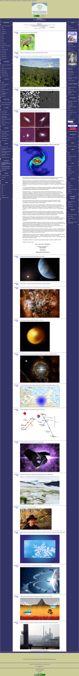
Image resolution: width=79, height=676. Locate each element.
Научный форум (70, 27)
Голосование (24, 0)
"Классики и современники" (6, 64)
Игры (69, 154)
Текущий (3, 184)
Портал (1, 0)
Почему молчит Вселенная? (72, 29)
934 (37, 650)
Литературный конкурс (5, 166)
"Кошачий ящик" (4, 72)
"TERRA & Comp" (71, 89)
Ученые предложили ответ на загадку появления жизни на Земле (34, 52)
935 (38, 650)
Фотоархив (3, 195)
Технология (70, 113)
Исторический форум (5, 138)
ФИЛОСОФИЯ (6, 99)
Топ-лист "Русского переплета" (71, 202)
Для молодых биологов (72, 131)
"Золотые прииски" (4, 73)
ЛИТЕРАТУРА (6, 22)
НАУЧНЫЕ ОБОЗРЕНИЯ (72, 83)
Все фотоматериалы (4, 197)
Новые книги (3, 51)
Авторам (69, 168)
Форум (2, 179)
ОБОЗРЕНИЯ (6, 61)
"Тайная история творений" (6, 68)
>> (48, 650)
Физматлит (69, 75)
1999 (2, 193)
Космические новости (71, 66)
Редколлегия (70, 166)
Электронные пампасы (5, 175)
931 (32, 650)
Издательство (3, 54)
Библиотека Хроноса (71, 137)
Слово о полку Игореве (5, 114)
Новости (19, 0)
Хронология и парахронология (4, 117)
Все (68, 212)
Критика (2, 47)
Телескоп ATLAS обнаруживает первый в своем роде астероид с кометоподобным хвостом (39, 89)
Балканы (2, 38)
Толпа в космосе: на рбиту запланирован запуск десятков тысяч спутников (36, 565)
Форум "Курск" (4, 136)
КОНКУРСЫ (6, 160)
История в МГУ (4, 112)
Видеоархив (3, 96)
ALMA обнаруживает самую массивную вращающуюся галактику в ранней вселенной (38, 353)
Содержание (6, 0)
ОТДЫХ (72, 149)
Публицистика (3, 33)
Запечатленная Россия (5, 122)
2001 (2, 190)
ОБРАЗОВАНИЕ (73, 97)
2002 (2, 188)
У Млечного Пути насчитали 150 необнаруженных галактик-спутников (35, 287)
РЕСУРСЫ (73, 178)
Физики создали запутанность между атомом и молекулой (32, 409)
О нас (11, 0)
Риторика (3, 91)
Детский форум (4, 140)
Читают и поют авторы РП (72, 146)
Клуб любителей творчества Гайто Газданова (6, 152)
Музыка (2, 87)
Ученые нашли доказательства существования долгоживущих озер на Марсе (36, 596)
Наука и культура (71, 49)
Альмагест (69, 48)
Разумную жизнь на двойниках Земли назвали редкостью (32, 256)
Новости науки (70, 216)
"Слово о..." (3, 66)
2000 (2, 191)
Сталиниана (3, 124)
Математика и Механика (72, 112)
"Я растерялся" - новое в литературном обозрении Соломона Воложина (35, 283)
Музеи (69, 152)
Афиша (2, 27)
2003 (2, 186)
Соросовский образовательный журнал (72, 106)
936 (40, 650)
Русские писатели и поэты (72, 189)
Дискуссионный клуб (5, 131)
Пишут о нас (70, 173)
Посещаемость (70, 185)
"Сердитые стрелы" (4, 75)
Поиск (69, 182)
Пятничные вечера (4, 146)
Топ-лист (29, 0)
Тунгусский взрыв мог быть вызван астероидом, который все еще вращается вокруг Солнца (39, 385)
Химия (69, 117)
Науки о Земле (70, 110)
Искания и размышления (5, 45)
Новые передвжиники (5, 84)
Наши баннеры (70, 206)
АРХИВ (6, 182)
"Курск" (2, 34)
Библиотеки (70, 193)
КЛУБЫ (6, 143)
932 (33, 650)
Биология (69, 108)
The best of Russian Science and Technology (72, 222)
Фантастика (3, 177)
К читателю (3, 29)
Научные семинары (71, 80)
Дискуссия (34, 0)
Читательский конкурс (5, 168)
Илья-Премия (3, 170)
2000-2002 (72, 51)
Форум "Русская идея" (5, 134)
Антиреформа (70, 103)
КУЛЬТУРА (6, 79)
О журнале (69, 170)
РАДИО (72, 142)
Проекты (69, 183)
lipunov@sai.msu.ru (52, 659)
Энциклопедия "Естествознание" (71, 72)
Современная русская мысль (6, 102)
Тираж (69, 175)
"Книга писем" (3, 70)
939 (45, 650)
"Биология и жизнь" (71, 94)
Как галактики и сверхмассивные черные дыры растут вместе (33, 110)
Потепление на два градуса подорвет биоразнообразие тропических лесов (35, 56)
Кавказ (2, 36)
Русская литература (71, 119)
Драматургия (3, 43)
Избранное (69, 191)
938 (43, 650)
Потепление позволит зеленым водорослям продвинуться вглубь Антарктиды (36, 474)
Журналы (69, 187)
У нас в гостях (3, 52)
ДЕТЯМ (6, 173)
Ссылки (42, 664)
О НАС (72, 163)
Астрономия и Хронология (6, 119)
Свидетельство (38, 24)
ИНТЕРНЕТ (72, 198)
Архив (40, 664)
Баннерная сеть (70, 204)
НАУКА (72, 22)
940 (47, 650)
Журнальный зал (4, 58)
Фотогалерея (3, 85)
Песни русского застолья (72, 156)
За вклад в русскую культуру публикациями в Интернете (6, 163)
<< (30, 650)
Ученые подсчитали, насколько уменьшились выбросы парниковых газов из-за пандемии (39, 622)
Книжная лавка (4, 56)
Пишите (14, 0)
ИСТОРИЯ (6, 107)
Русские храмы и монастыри (4, 94)
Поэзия (2, 42)
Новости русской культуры (6, 25)
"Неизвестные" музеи (5, 89)
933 (35, 650)
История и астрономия (72, 46)
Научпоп (69, 139)
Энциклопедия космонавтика (70, 69)
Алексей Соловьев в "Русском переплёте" (29, 32)
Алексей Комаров (40, 670)
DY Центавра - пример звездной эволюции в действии (31, 320)
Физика (69, 115)
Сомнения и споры (4, 49)
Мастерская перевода (5, 157)
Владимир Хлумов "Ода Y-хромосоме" (28, 506)
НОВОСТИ (73, 209)
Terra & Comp (30, 242)
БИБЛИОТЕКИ (73, 134)
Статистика (45, 664)
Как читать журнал (71, 171)
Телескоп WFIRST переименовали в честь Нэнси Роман (32, 441)
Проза (2, 40)
